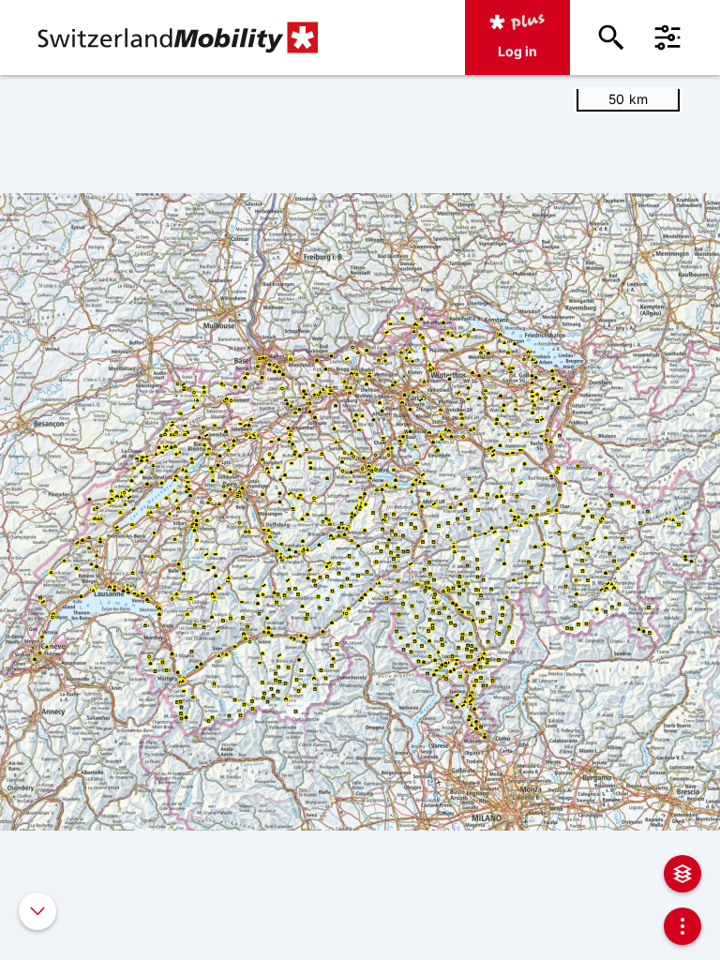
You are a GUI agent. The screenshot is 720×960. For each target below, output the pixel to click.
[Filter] (667, 37)
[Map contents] (682, 873)
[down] (37, 911)
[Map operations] (682, 926)
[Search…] (611, 37)
